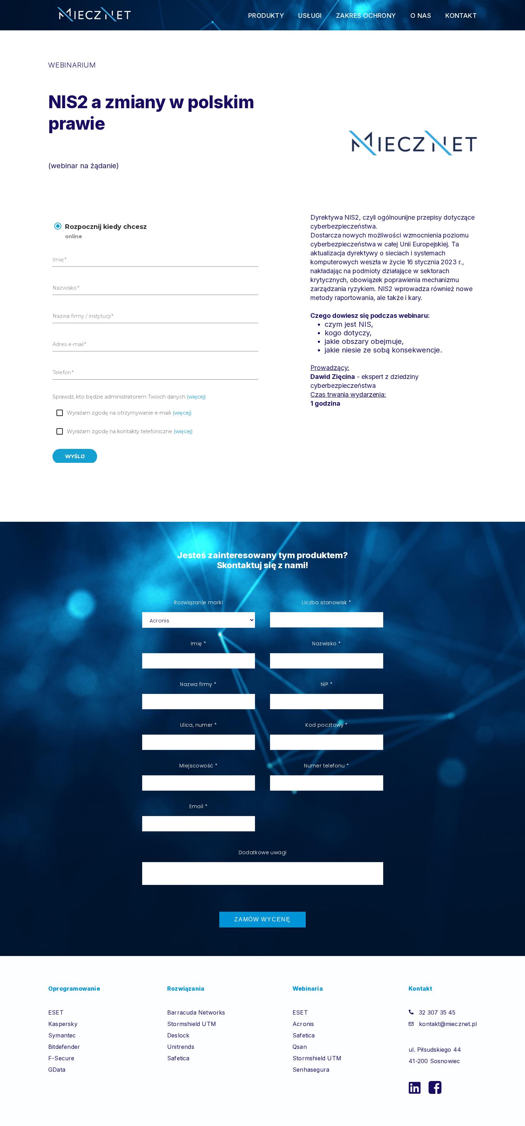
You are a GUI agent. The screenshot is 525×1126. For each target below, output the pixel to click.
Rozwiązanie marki (198, 602)
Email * (198, 806)
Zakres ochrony (366, 15)
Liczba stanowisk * (326, 602)
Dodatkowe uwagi (263, 852)
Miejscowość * (198, 765)
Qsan (299, 1046)
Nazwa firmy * (198, 684)
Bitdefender (64, 1046)
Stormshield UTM (191, 1023)
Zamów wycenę (262, 919)
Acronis (303, 1023)
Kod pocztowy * (326, 725)
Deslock (178, 1035)
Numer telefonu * (326, 765)
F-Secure (61, 1058)
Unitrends (180, 1046)
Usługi (309, 15)
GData (56, 1069)
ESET (56, 1012)
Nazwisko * (326, 643)
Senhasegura (310, 1069)
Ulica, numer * (198, 725)
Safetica (178, 1058)
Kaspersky (63, 1023)
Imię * (198, 643)
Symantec (62, 1035)
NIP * (326, 684)
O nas (420, 15)
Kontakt (461, 15)
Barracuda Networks (196, 1012)
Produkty (266, 15)
